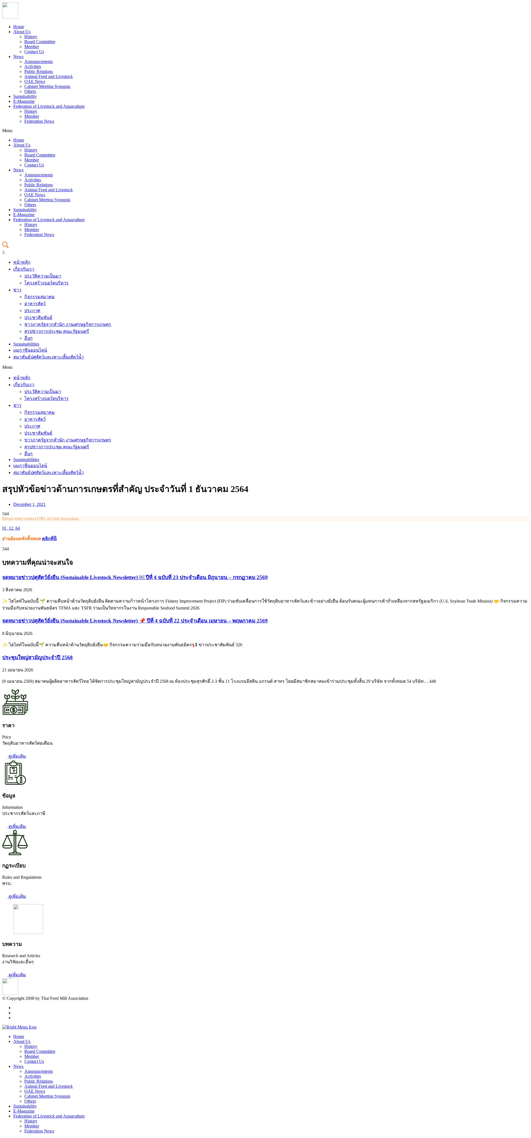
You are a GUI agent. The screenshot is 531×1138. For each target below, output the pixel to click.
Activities (32, 66)
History (30, 36)
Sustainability (25, 96)
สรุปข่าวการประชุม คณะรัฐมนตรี (56, 331)
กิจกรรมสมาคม (39, 296)
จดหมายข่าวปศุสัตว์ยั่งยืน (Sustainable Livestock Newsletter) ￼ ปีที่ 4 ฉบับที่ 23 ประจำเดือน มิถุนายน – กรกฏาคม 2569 (135, 577)
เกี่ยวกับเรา (23, 269)
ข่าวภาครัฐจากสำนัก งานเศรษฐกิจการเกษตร (67, 324)
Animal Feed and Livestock (48, 76)
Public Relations (38, 71)
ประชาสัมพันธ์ (38, 317)
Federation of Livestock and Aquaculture (49, 106)
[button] (265, 130)
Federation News (39, 121)
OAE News (34, 81)
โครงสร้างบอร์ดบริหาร (46, 283)
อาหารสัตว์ (35, 303)
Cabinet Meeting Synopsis (47, 86)
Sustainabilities (26, 344)
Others (30, 91)
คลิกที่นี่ (49, 538)
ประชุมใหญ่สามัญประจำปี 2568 (37, 657)
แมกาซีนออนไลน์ (30, 350)
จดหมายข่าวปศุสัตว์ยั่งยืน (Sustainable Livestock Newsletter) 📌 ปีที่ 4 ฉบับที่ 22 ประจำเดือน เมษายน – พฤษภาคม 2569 (135, 621)
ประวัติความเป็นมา (42, 276)
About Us (21, 31)
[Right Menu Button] (19, 1027)
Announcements (38, 61)
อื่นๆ (28, 338)
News (18, 56)
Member (31, 46)
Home (18, 26)
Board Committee (39, 41)
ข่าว (17, 289)
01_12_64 (11, 528)
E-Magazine (24, 101)
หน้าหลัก (21, 262)
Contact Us (34, 51)
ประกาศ (32, 310)
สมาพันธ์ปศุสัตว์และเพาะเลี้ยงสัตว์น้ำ (48, 357)
